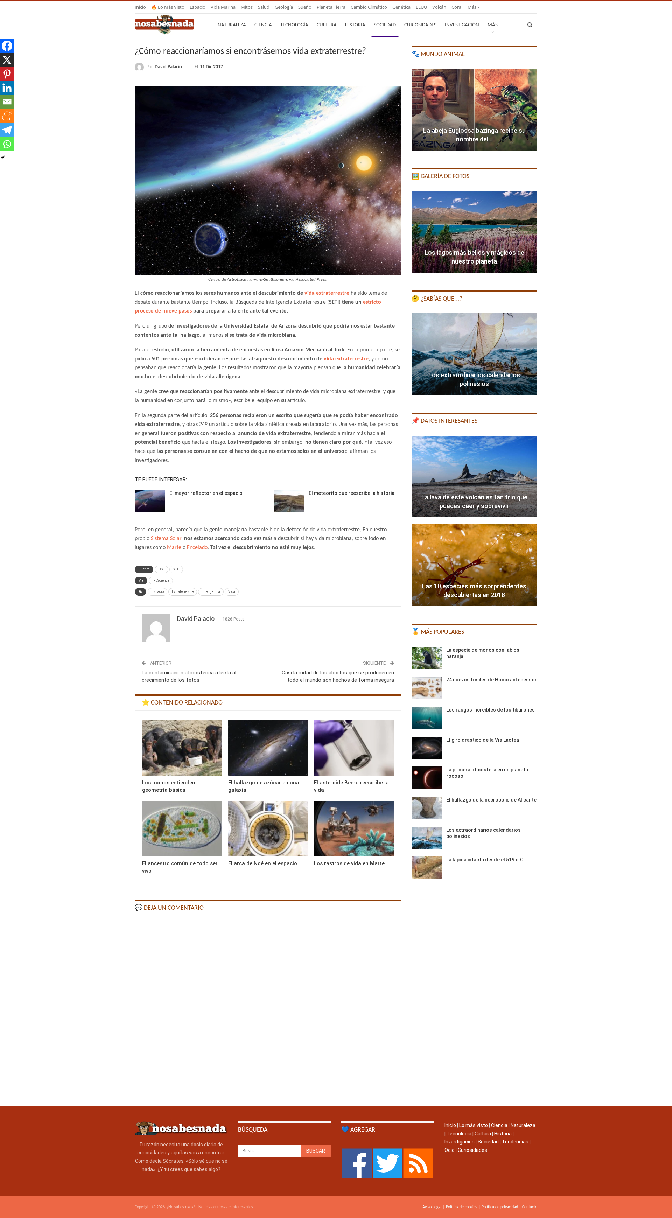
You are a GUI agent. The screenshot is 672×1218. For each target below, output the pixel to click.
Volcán (439, 7)
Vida (231, 592)
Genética (401, 7)
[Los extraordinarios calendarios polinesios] (474, 354)
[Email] (7, 102)
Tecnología (294, 25)
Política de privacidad (500, 1207)
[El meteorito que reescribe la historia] (289, 501)
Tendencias (515, 1141)
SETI (176, 569)
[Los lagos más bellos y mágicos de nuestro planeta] (474, 232)
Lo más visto (473, 1125)
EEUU (421, 7)
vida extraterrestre (326, 293)
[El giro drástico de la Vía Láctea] (427, 748)
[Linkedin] (7, 88)
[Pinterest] (7, 74)
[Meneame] (7, 116)
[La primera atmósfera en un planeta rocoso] (427, 777)
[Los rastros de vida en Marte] (354, 828)
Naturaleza (232, 25)
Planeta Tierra (331, 7)
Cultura (327, 25)
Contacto (529, 1207)
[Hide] (3, 157)
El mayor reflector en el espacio (206, 493)
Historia (355, 25)
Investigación (462, 25)
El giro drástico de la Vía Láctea (482, 740)
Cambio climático (369, 7)
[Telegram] (7, 130)
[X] (7, 60)
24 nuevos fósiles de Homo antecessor (491, 679)
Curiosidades (420, 25)
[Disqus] (268, 1010)
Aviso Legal (432, 1207)
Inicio (140, 7)
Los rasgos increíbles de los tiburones (490, 710)
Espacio (197, 7)
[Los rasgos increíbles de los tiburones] (427, 718)
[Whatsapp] (7, 144)
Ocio (449, 1150)
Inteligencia (211, 592)
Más (472, 7)
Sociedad (385, 25)
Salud (264, 7)
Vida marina (223, 7)
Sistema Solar (166, 538)
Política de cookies (461, 1207)
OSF (161, 569)
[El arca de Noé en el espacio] (268, 828)
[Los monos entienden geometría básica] (182, 748)
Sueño (305, 7)
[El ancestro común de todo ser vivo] (182, 828)
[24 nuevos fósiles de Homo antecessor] (427, 688)
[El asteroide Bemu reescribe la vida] (354, 748)
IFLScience (160, 580)
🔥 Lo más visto (167, 7)
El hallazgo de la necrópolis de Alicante (491, 800)
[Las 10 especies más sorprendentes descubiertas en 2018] (474, 565)
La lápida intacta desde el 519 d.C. (485, 859)
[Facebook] (7, 46)
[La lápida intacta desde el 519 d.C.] (427, 867)
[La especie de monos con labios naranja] (427, 658)
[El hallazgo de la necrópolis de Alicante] (427, 808)
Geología (284, 7)
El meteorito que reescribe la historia (351, 493)
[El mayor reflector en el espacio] (150, 501)
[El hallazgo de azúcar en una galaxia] (268, 748)
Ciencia (263, 25)
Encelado (197, 548)
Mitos (247, 7)
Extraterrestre (183, 592)
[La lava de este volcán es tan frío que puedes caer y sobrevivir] (474, 476)
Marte (174, 548)
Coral (456, 7)
